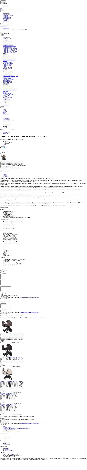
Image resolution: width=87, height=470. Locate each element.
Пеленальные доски (7, 65)
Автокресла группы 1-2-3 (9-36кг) (10, 51)
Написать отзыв (4, 270)
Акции (4, 110)
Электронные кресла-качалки (9, 77)
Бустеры (4, 53)
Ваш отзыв (2, 285)
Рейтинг (2, 292)
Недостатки (2, 279)
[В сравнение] (20, 366)
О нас (4, 113)
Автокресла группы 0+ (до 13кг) (9, 46)
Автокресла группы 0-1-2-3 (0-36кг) (10, 49)
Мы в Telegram (3, 26)
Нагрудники (5, 91)
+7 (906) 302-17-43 (4, 24)
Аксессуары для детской (8, 72)
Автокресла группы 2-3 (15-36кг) (9, 52)
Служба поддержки (4, 433)
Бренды (4, 112)
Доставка (5, 111)
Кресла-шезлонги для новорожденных (10, 76)
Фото (1, 294)
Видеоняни (5, 69)
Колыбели (5, 61)
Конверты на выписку (7, 81)
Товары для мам (6, 21)
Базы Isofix (5, 54)
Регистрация (5, 6)
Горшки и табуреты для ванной (9, 89)
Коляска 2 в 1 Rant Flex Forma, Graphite (8, 394)
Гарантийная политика (7, 430)
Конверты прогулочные (7, 82)
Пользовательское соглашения (9, 429)
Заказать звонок (6, 28)
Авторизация (5, 5)
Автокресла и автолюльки (8, 15)
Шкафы (4, 66)
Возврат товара (6, 436)
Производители (6, 442)
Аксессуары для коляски (8, 43)
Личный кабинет (6, 444)
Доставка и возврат (7, 427)
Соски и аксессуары (7, 85)
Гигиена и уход (6, 19)
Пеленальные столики (7, 64)
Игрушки (5, 20)
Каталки (7, 101)
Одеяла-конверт (6, 83)
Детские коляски (6, 14)
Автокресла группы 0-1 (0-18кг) (9, 47)
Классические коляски (7, 41)
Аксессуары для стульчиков (8, 79)
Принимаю (3, 418)
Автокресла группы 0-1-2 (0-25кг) (10, 48)
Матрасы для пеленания (8, 63)
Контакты (5, 435)
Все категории (6, 13)
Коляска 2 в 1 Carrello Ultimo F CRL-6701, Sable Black (11, 357)
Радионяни (5, 70)
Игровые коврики (6, 99)
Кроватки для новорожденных (9, 57)
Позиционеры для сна (7, 71)
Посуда (4, 92)
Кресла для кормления (7, 67)
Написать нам (5, 114)
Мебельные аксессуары (7, 68)
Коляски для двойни (7, 42)
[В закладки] (19, 366)
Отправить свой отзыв (5, 298)
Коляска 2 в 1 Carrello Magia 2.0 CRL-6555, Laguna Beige (11, 381)
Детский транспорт (7, 100)
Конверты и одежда (7, 18)
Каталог (4, 109)
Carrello (4, 144)
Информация (3, 424)
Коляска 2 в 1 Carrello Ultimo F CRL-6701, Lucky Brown (11, 333)
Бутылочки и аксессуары (8, 86)
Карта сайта (5, 437)
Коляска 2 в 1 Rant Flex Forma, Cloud (7, 405)
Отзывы (5, 175)
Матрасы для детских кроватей (9, 58)
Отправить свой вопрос (5, 313)
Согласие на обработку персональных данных (12, 431)
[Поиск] (13, 129)
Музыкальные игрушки (7, 97)
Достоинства (3, 273)
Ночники (5, 98)
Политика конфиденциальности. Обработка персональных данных (16, 428)
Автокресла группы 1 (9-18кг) (9, 50)
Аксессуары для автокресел (8, 55)
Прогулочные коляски (7, 38)
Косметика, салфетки (7, 93)
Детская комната (6, 16)
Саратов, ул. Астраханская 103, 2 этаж (10, 454)
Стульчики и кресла (7, 17)
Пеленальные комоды (7, 62)
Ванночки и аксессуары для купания (10, 88)
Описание (5, 174)
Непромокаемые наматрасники (9, 60)
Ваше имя (2, 271)
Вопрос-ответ (5, 176)
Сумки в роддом (6, 95)
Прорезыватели (6, 87)
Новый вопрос (3, 304)
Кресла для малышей (7, 78)
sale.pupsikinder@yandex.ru (8, 450)
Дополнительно (3, 440)
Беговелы (7, 103)
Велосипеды (7, 102)
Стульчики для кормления (8, 75)
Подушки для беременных (8, 94)
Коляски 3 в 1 (5, 40)
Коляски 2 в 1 (5, 39)
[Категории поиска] (0, 11)
